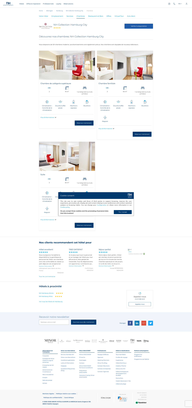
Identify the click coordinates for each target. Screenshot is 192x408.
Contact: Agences (103, 371)
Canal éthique (69, 397)
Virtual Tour (119, 16)
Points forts (119, 378)
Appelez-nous (139, 304)
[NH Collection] (103, 341)
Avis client (131, 16)
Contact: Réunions (103, 366)
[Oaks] (139, 341)
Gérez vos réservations (68, 357)
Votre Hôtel (43, 16)
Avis (129, 252)
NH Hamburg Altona (46, 293)
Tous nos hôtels (121, 354)
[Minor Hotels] (50, 341)
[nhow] (111, 341)
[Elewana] (68, 341)
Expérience (119, 360)
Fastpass (63, 366)
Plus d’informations (47, 117)
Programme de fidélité (141, 359)
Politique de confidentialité (53, 397)
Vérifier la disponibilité (139, 26)
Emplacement (57, 16)
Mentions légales (48, 393)
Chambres (80, 16)
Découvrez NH (120, 368)
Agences (100, 357)
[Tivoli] (87, 341)
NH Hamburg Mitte (45, 296)
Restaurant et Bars (95, 16)
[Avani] (118, 341)
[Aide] (169, 4)
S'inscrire (82, 357)
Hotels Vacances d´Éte (123, 381)
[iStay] (146, 341)
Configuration (101, 205)
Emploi (44, 377)
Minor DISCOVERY (85, 354)
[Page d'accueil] (8, 4)
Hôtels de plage (121, 384)
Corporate (45, 356)
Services (69, 16)
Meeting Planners (103, 360)
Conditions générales (68, 360)
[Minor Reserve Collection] (94, 341)
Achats (44, 383)
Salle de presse (47, 380)
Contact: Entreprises (104, 368)
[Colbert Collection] (125, 341)
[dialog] (96, 204)
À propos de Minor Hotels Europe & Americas (48, 360)
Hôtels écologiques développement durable (122, 373)
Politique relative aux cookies (66, 393)
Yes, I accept (122, 212)
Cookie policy (65, 207)
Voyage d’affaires (103, 354)
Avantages (82, 360)
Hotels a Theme (121, 366)
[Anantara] (61, 341)
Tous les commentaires (47, 276)
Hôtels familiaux (121, 363)
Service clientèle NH (67, 354)
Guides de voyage (121, 357)
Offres (108, 16)
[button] (123, 399)
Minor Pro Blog (102, 363)
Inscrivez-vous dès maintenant (83, 322)
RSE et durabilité (47, 374)
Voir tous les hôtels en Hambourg (50, 301)
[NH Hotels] (132, 341)
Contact (81, 363)
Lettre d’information (67, 363)
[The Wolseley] (78, 341)
